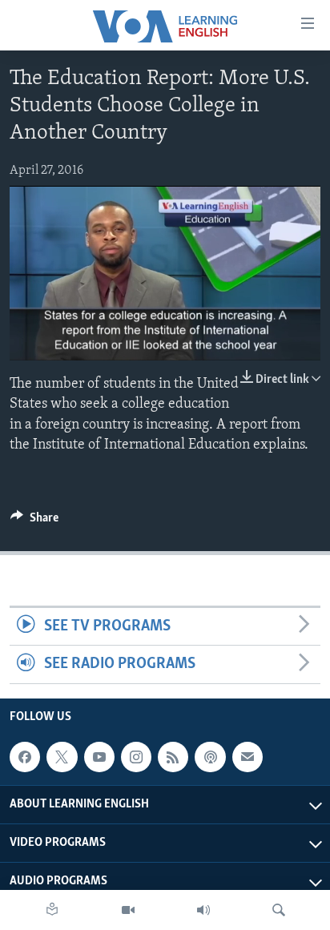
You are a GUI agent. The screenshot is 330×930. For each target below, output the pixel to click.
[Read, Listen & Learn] (52, 910)
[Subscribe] (247, 757)
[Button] (34, 521)
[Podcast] (210, 757)
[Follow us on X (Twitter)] (61, 757)
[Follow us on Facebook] (25, 757)
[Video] (128, 910)
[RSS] (173, 757)
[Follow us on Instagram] (136, 757)
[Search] (279, 910)
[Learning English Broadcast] (203, 910)
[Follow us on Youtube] (99, 757)
